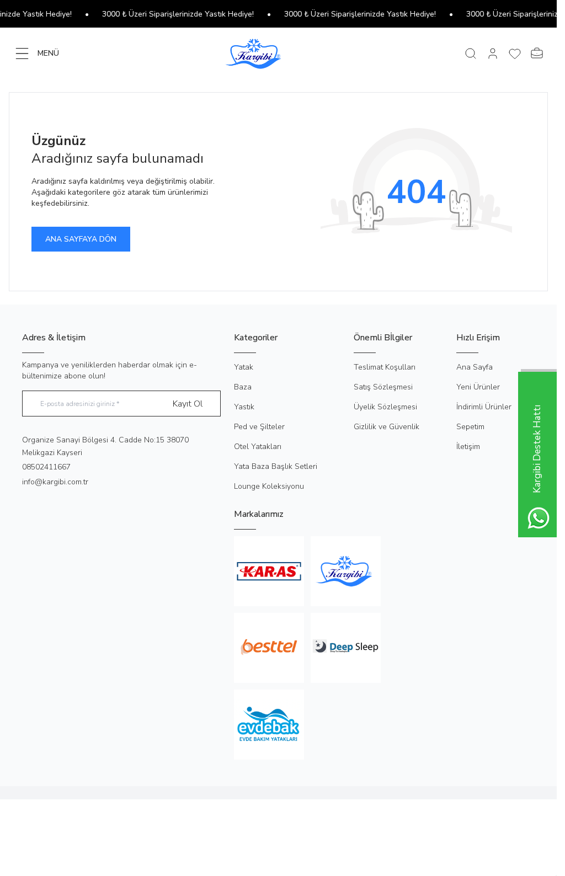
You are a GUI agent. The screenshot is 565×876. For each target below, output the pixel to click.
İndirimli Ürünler (483, 407)
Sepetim (470, 426)
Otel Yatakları (257, 446)
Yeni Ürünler (478, 387)
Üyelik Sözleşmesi (385, 407)
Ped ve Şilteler (259, 426)
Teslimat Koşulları (384, 367)
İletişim (468, 446)
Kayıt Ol (187, 404)
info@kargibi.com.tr (55, 482)
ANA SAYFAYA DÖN (80, 239)
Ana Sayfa (474, 367)
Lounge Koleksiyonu (269, 486)
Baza (243, 387)
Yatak (243, 367)
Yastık (244, 407)
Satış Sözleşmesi (383, 387)
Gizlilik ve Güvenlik (386, 426)
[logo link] (278, 53)
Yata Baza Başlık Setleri (275, 466)
